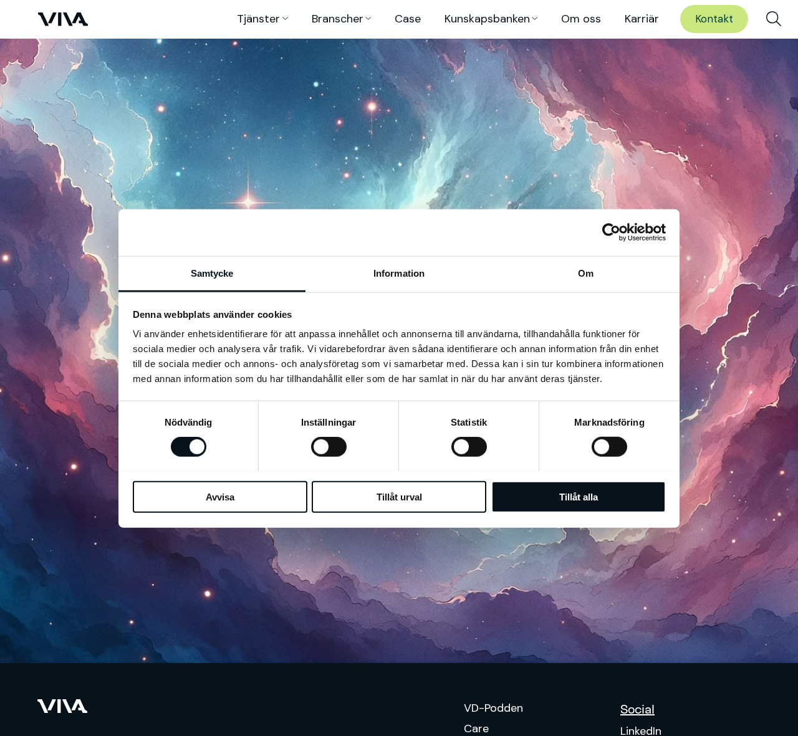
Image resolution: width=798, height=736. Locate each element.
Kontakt (714, 19)
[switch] (329, 447)
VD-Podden (493, 707)
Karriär (642, 18)
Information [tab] (399, 272)
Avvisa (220, 496)
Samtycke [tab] (212, 272)
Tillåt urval (399, 496)
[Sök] (774, 19)
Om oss (581, 18)
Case (408, 18)
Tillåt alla (578, 496)
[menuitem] (774, 19)
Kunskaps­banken (487, 18)
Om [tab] (586, 272)
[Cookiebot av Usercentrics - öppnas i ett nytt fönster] (611, 232)
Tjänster (258, 18)
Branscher (337, 18)
